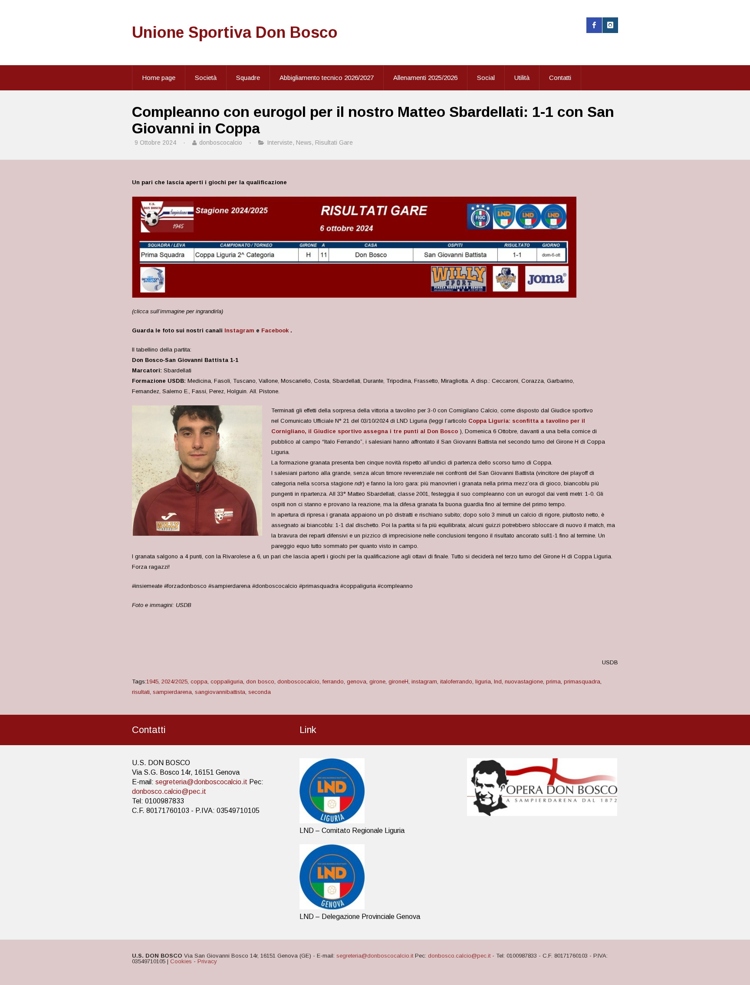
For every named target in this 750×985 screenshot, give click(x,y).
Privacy (207, 961)
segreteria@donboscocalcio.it (201, 782)
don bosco (260, 681)
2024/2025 (174, 681)
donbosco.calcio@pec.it (169, 791)
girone (377, 681)
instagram (424, 681)
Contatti (560, 77)
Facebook (275, 330)
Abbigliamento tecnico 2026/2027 (327, 77)
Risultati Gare (334, 142)
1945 (152, 681)
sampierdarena (172, 692)
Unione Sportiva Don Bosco (235, 32)
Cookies (181, 961)
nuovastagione (524, 681)
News (304, 142)
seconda (259, 692)
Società (206, 77)
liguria (483, 681)
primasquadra (582, 681)
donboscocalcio (298, 681)
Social (486, 77)
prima (553, 681)
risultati (141, 692)
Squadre (248, 77)
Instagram (239, 330)
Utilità (522, 77)
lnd (498, 681)
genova (356, 681)
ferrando (333, 681)
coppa (199, 681)
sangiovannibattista (220, 692)
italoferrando (456, 681)
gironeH (398, 681)
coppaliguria (227, 681)
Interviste (280, 142)
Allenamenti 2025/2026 (425, 77)
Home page (158, 77)
